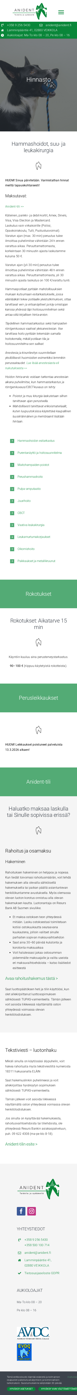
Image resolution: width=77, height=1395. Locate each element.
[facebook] (21, 1211)
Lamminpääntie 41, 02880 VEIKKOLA (32, 30)
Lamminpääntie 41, (37, 1260)
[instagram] (31, 1211)
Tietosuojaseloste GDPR (41, 1273)
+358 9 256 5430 (18, 25)
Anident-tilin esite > (21, 1144)
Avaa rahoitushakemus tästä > (31, 978)
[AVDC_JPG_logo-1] (33, 1328)
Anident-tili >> (14, 206)
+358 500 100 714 (37, 1245)
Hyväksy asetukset (21, 1389)
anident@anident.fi (58, 25)
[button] (38, 441)
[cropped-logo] (24, 1345)
